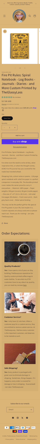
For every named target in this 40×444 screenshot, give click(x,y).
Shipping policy (32, 439)
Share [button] (6, 223)
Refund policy (33, 436)
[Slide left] (15, 68)
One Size (7, 118)
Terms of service (20, 439)
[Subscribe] (31, 409)
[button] (4, 16)
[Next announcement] (35, 3)
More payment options (20, 147)
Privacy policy (10, 439)
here (24, 285)
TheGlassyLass (11, 436)
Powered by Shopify (22, 436)
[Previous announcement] (4, 3)
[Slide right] (24, 68)
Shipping (4, 104)
